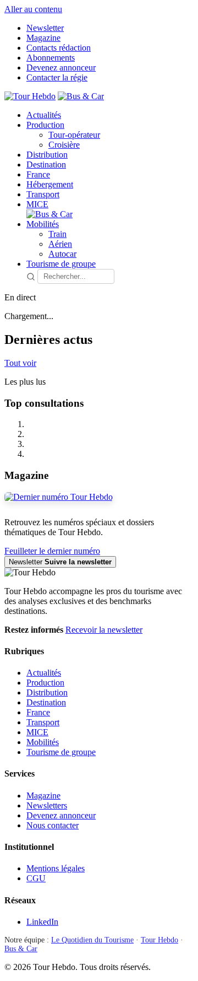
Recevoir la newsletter (103, 629)
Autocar (62, 253)
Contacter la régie (56, 77)
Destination (46, 164)
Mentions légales (55, 868)
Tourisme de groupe (61, 263)
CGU (36, 878)
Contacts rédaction (58, 47)
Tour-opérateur (74, 134)
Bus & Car (20, 949)
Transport (42, 194)
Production (45, 125)
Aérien (60, 244)
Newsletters (46, 805)
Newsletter (45, 28)
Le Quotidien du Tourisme (92, 940)
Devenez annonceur (61, 67)
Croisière (64, 144)
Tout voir (20, 363)
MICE (37, 204)
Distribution (47, 154)
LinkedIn (42, 921)
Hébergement (49, 184)
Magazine (43, 37)
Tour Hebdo (159, 940)
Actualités (43, 115)
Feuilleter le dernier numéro (52, 551)
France (38, 174)
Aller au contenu (33, 9)
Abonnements (50, 57)
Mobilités (42, 224)
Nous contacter (52, 825)
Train (57, 234)
